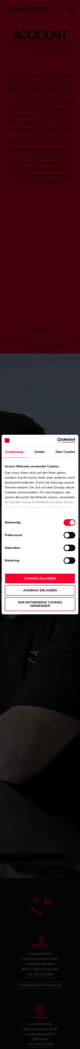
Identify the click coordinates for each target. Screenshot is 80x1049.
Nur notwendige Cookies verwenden (40, 604)
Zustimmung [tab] (14, 452)
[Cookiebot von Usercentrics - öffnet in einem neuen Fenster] (57, 440)
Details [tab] (40, 452)
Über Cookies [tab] (65, 452)
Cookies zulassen (40, 578)
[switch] (69, 535)
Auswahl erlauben (40, 590)
